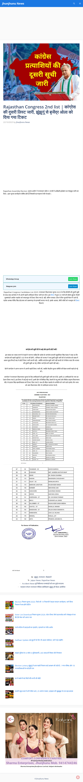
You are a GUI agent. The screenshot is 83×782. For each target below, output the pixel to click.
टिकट (77, 300)
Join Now (73, 279)
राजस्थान (42, 577)
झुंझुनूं (36, 577)
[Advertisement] (41, 24)
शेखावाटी (49, 577)
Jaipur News (36, 580)
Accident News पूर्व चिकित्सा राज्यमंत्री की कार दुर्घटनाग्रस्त (43, 583)
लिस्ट (52, 295)
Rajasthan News (48, 580)
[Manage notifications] (78, 777)
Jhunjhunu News (13, 3)
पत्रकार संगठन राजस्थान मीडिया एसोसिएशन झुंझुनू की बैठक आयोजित (42, 587)
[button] (74, 3)
